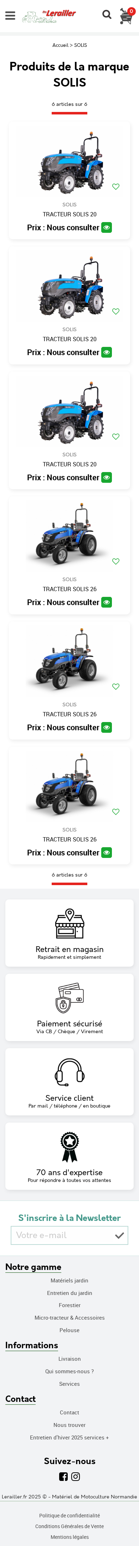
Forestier (70, 1305)
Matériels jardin (69, 1280)
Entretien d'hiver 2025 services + (69, 1437)
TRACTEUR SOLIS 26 (70, 589)
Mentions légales (70, 1536)
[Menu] (10, 15)
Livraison (69, 1358)
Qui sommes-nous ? (69, 1371)
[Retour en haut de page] (125, 1524)
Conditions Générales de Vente (69, 1526)
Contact (69, 1412)
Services (69, 1383)
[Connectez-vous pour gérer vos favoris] (116, 187)
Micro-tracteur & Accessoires (70, 1317)
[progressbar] (69, 113)
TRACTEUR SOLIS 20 (70, 214)
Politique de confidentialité (69, 1515)
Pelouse (69, 1330)
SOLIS (69, 205)
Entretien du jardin (69, 1292)
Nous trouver (69, 1424)
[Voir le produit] (106, 227)
